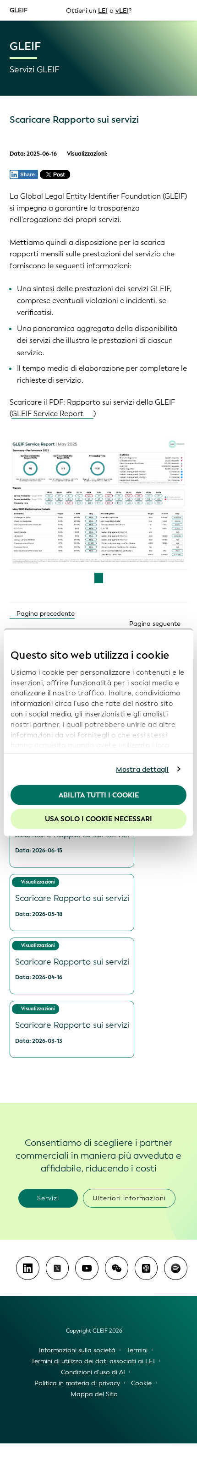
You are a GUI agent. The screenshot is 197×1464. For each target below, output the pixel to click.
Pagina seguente (155, 623)
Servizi (48, 1198)
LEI (103, 10)
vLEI (122, 10)
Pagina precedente (45, 613)
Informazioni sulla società (77, 1350)
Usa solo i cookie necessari (98, 818)
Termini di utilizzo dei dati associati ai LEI (93, 1361)
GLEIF (18, 9)
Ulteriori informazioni (129, 1198)
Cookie (141, 1383)
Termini (137, 1350)
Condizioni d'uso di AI (93, 1372)
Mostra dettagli (142, 769)
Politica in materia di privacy (77, 1383)
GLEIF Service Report (47, 413)
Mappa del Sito (94, 1394)
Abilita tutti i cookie (99, 795)
